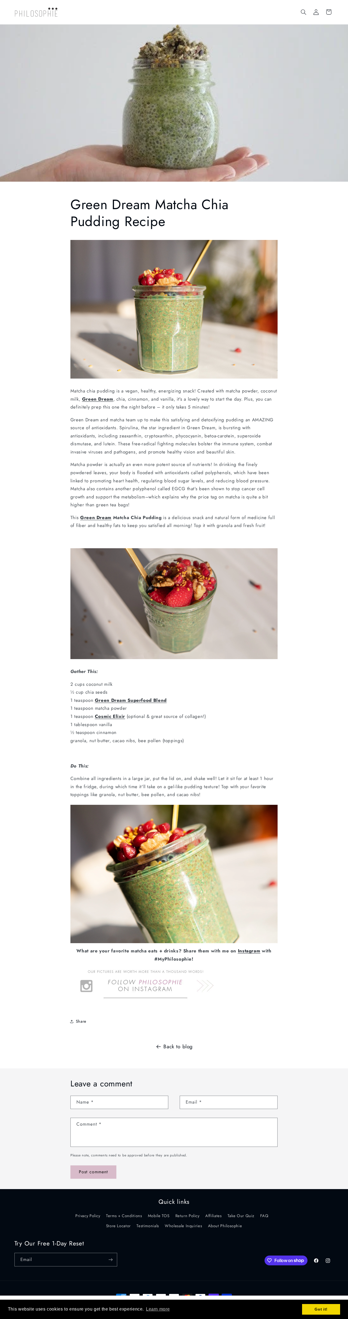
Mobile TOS (158, 1216)
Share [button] (81, 1021)
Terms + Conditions (124, 1216)
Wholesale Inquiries (183, 1226)
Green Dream (95, 517)
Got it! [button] (321, 1309)
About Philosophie (225, 1226)
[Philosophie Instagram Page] (145, 1002)
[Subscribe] (110, 1259)
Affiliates (213, 1216)
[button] (303, 12)
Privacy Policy (87, 1216)
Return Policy (187, 1216)
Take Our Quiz (241, 1216)
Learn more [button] (158, 1309)
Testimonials (147, 1226)
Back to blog (178, 1046)
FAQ (264, 1216)
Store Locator (118, 1226)
